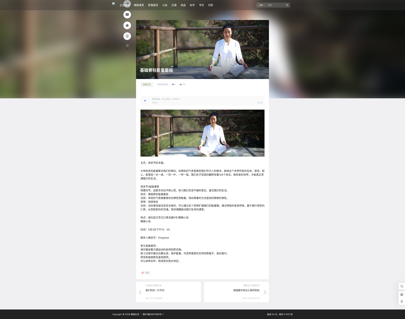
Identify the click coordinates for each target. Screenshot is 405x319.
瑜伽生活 (147, 84)
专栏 (201, 5)
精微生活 (134, 314)
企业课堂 (125, 5)
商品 (183, 5)
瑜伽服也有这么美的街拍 (246, 290)
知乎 (192, 5)
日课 (174, 5)
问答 (210, 5)
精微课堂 (139, 5)
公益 (164, 5)
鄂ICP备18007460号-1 (153, 314)
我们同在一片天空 (155, 290)
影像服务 (153, 5)
